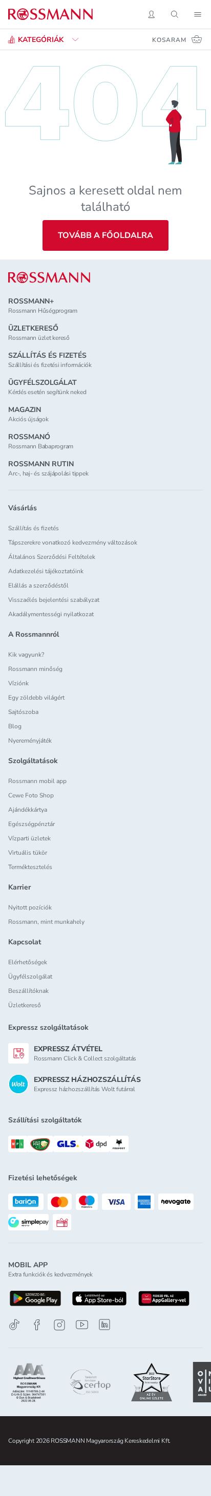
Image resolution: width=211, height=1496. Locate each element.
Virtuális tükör (27, 853)
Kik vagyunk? (26, 655)
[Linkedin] (104, 1324)
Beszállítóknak (28, 991)
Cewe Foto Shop (31, 795)
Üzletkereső (24, 1005)
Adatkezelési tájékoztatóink (45, 571)
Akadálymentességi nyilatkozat (51, 614)
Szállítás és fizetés (33, 528)
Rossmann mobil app (37, 781)
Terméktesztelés (30, 867)
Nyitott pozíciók (30, 907)
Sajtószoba (23, 712)
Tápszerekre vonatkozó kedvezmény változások (72, 542)
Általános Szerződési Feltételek (51, 557)
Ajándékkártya (27, 810)
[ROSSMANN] (49, 278)
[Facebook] (37, 1324)
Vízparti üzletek (29, 838)
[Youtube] (82, 1324)
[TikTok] (14, 1324)
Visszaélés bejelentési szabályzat (53, 600)
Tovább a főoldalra (105, 235)
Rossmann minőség (35, 669)
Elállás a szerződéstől (38, 585)
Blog (15, 726)
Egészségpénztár (31, 824)
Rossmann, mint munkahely (46, 922)
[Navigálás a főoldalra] (50, 14)
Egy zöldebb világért (36, 697)
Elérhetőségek (27, 962)
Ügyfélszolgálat (30, 976)
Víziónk (18, 683)
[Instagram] (59, 1324)
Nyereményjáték (30, 740)
